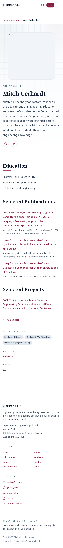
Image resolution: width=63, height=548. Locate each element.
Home (6, 20)
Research (38, 452)
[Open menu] (58, 5)
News (5, 462)
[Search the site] (42, 5)
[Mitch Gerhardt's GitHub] (6, 144)
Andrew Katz (9, 356)
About (6, 452)
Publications (9, 457)
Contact (37, 466)
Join (50, 5)
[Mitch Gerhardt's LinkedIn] (14, 144)
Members (15, 20)
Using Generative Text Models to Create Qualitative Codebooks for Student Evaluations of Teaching (30, 244)
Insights (37, 462)
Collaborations (10, 466)
